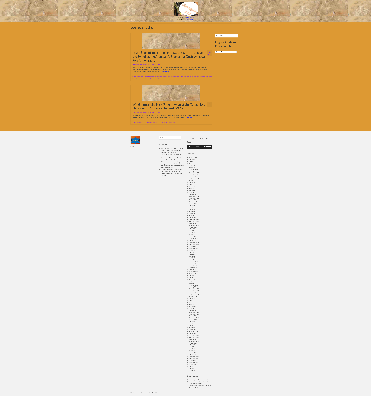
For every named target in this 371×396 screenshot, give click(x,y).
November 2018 (194, 337)
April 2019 (192, 327)
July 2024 (192, 206)
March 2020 (192, 306)
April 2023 (192, 235)
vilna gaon (154, 78)
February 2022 (193, 262)
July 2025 (192, 182)
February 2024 (193, 215)
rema (141, 78)
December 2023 (194, 219)
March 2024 (192, 213)
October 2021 (193, 269)
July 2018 (192, 345)
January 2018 (193, 354)
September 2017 (194, 362)
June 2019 (192, 323)
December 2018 (194, 335)
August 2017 (193, 364)
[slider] (208, 146)
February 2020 (193, 308)
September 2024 (194, 202)
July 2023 (192, 229)
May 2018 (192, 349)
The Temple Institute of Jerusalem (199, 380)
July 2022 (192, 252)
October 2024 (193, 200)
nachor (188, 76)
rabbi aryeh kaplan (201, 76)
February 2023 (193, 238)
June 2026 (192, 161)
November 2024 (194, 198)
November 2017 (194, 358)
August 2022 (193, 250)
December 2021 (194, 265)
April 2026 (192, 165)
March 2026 (192, 167)
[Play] (189, 147)
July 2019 (192, 322)
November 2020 (194, 291)
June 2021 (192, 277)
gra (150, 122)
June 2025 (192, 184)
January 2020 (193, 310)
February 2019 (193, 331)
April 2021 (192, 281)
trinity (150, 78)
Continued (165, 71)
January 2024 (193, 217)
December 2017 (194, 356)
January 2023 (193, 240)
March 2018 (192, 352)
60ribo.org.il (190, 19)
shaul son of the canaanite (157, 122)
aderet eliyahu (137, 76)
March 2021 (192, 283)
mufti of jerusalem (182, 76)
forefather (154, 76)
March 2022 (192, 260)
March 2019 (192, 329)
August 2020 (193, 296)
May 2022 (192, 256)
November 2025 (194, 175)
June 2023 (192, 231)
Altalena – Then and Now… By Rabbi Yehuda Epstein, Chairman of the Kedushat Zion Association (172, 150)
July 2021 (192, 275)
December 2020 (194, 289)
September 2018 (194, 341)
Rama (137, 78)
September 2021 (194, 271)
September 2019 (194, 318)
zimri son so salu (172, 122)
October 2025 (193, 177)
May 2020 (192, 302)
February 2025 (193, 192)
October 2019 (193, 316)
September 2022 (194, 248)
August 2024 (193, 204)
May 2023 (192, 233)
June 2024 (192, 207)
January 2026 (193, 171)
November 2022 (194, 244)
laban (173, 76)
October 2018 (193, 339)
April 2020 (192, 304)
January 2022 (193, 264)
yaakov (158, 78)
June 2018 (192, 347)
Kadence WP (154, 392)
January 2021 (193, 287)
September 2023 (194, 225)
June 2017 (192, 368)
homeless (165, 76)
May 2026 (192, 163)
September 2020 (194, 294)
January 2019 (193, 333)
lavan (176, 76)
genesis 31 (159, 76)
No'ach (191, 76)
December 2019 (194, 312)
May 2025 (192, 186)
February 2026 (193, 169)
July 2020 (192, 298)
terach (146, 78)
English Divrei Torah (151, 64)
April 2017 (192, 370)
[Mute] (205, 147)
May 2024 (192, 209)
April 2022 (192, 258)
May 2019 (192, 325)
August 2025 (193, 180)
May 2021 (192, 279)
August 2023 (193, 227)
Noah (195, 76)
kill (171, 76)
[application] (199, 147)
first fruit (150, 76)
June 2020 (192, 300)
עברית (132, 146)
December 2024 (194, 196)
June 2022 (192, 254)
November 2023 (194, 221)
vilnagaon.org (190, 17)
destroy (146, 76)
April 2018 (192, 351)
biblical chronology (144, 122)
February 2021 (193, 285)
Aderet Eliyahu (142, 64)
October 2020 (193, 293)
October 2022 (193, 246)
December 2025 (194, 173)
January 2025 (193, 194)
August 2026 (193, 157)
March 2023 (192, 236)
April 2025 (192, 188)
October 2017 (193, 360)
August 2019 (193, 320)
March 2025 (192, 190)
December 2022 (194, 242)
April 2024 (192, 211)
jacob (169, 76)
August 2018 (193, 343)
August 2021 (193, 273)
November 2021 (194, 267)
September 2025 (194, 178)
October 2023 (193, 223)
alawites (142, 76)
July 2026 (192, 159)
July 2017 (192, 366)
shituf (143, 78)
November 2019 (194, 314)
